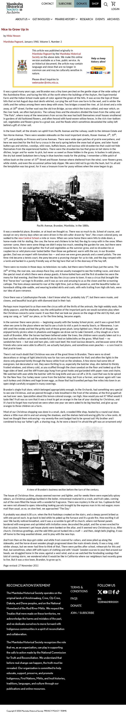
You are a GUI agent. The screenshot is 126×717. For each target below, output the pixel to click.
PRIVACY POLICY (52, 711)
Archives (113, 19)
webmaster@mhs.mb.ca (45, 83)
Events (100, 19)
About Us (21, 19)
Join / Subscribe (82, 613)
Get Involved (41, 19)
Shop (95, 3)
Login (115, 9)
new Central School (28, 238)
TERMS (63, 711)
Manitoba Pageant (13, 42)
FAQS (74, 598)
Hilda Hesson (13, 36)
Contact (48, 3)
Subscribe (65, 3)
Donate (82, 3)
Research (86, 19)
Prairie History (65, 19)
